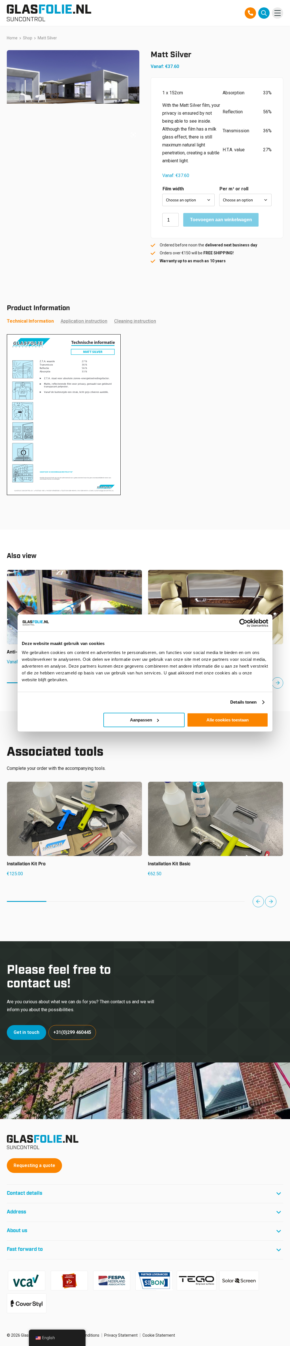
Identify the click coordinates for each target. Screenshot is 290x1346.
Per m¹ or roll (233, 188)
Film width (173, 188)
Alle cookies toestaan (227, 719)
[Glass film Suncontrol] (49, 13)
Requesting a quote (34, 1165)
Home (12, 38)
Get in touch (26, 1032)
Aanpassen (141, 719)
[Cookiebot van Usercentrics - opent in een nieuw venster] (243, 623)
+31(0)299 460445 (72, 1032)
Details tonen (243, 702)
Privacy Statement (121, 1335)
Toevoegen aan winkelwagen (221, 219)
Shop (27, 38)
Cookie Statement (158, 1335)
